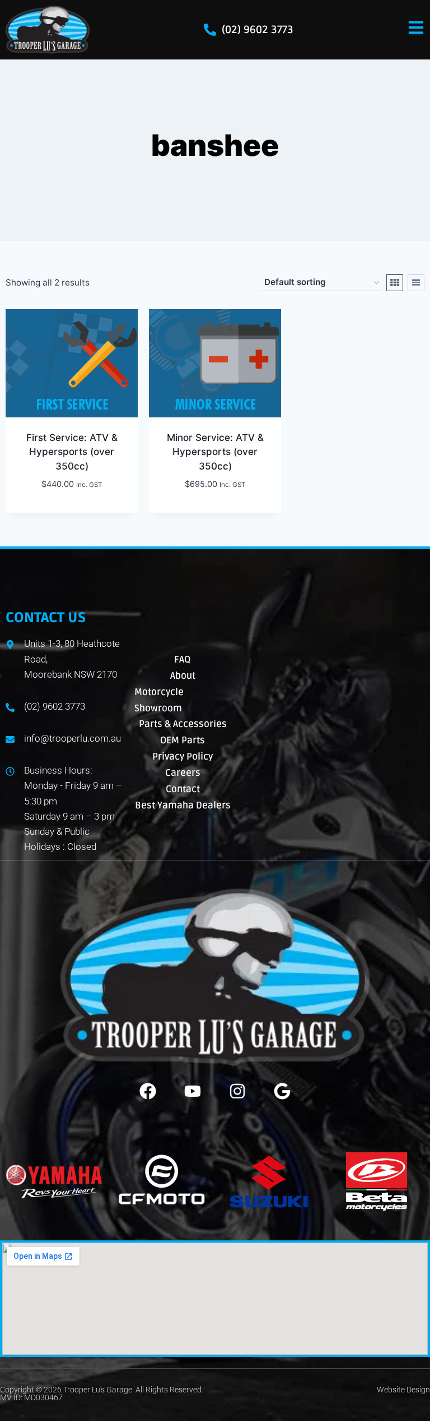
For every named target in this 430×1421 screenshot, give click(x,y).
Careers (182, 773)
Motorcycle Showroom (159, 700)
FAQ (182, 659)
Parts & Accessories (183, 724)
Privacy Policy (182, 756)
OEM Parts (182, 740)
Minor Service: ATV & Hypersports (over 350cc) (215, 452)
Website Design (403, 1389)
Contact (183, 789)
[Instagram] (237, 1091)
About (182, 676)
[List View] (416, 282)
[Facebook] (147, 1091)
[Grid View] (394, 282)
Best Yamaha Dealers (183, 805)
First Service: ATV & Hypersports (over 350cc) (72, 452)
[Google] (282, 1091)
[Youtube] (192, 1091)
